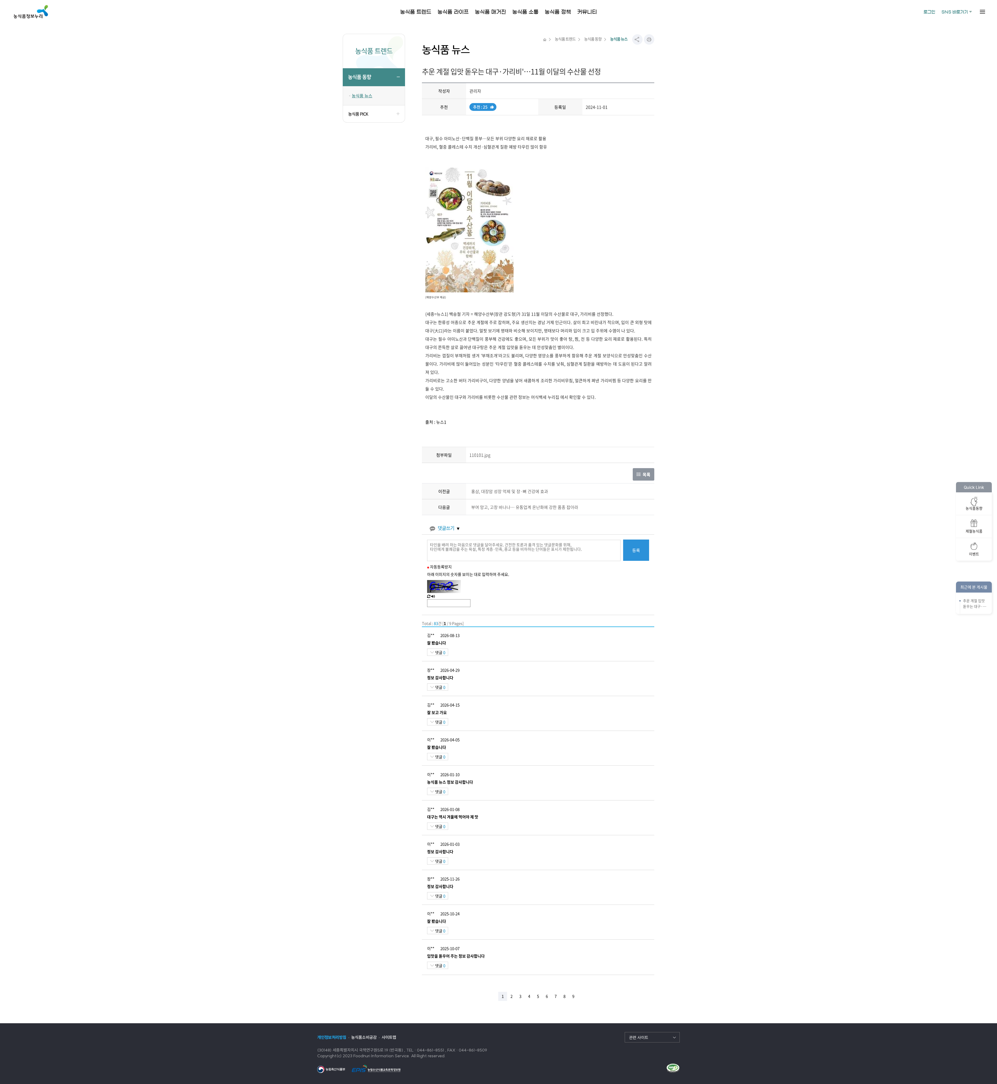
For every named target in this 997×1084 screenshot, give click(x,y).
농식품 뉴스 (362, 95)
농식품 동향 (359, 77)
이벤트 (974, 553)
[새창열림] (331, 1069)
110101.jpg (479, 455)
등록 (636, 550)
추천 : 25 (480, 107)
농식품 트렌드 (565, 39)
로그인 (929, 12)
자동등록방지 (441, 567)
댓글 (439, 652)
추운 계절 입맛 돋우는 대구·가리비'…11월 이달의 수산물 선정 (974, 603)
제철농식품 (974, 530)
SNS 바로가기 (954, 12)
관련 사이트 (638, 1037)
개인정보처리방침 (331, 1037)
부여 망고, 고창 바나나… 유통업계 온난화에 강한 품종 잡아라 (524, 507)
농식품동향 (974, 507)
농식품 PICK (358, 114)
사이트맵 (389, 1037)
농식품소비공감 (364, 1037)
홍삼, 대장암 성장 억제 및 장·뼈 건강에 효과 (509, 491)
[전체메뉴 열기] (982, 11)
